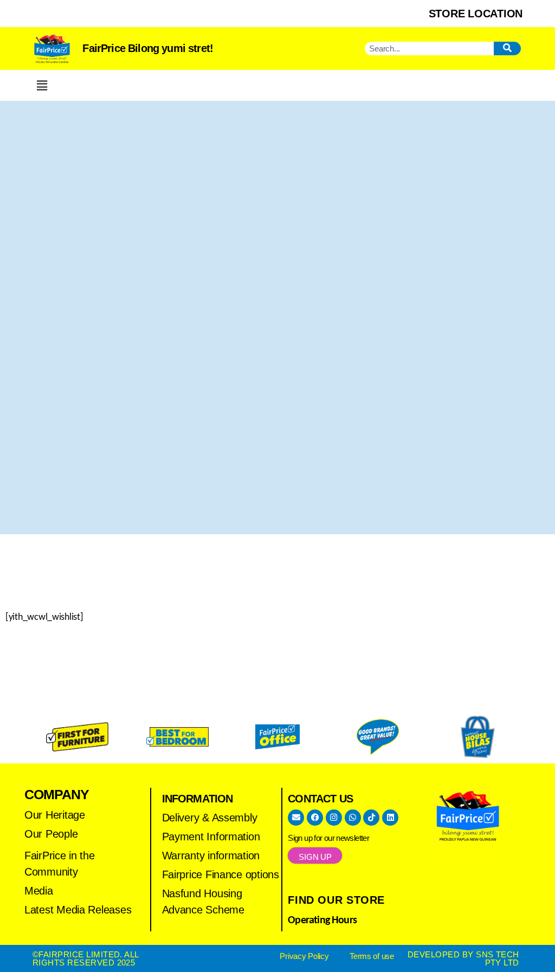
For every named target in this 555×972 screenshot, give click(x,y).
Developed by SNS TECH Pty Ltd (463, 958)
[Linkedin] (390, 817)
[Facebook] (315, 817)
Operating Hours (322, 920)
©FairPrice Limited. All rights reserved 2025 (86, 958)
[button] (42, 85)
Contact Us (320, 799)
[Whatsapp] (353, 817)
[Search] (507, 48)
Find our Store (336, 900)
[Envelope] (296, 817)
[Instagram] (334, 817)
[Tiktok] (371, 817)
